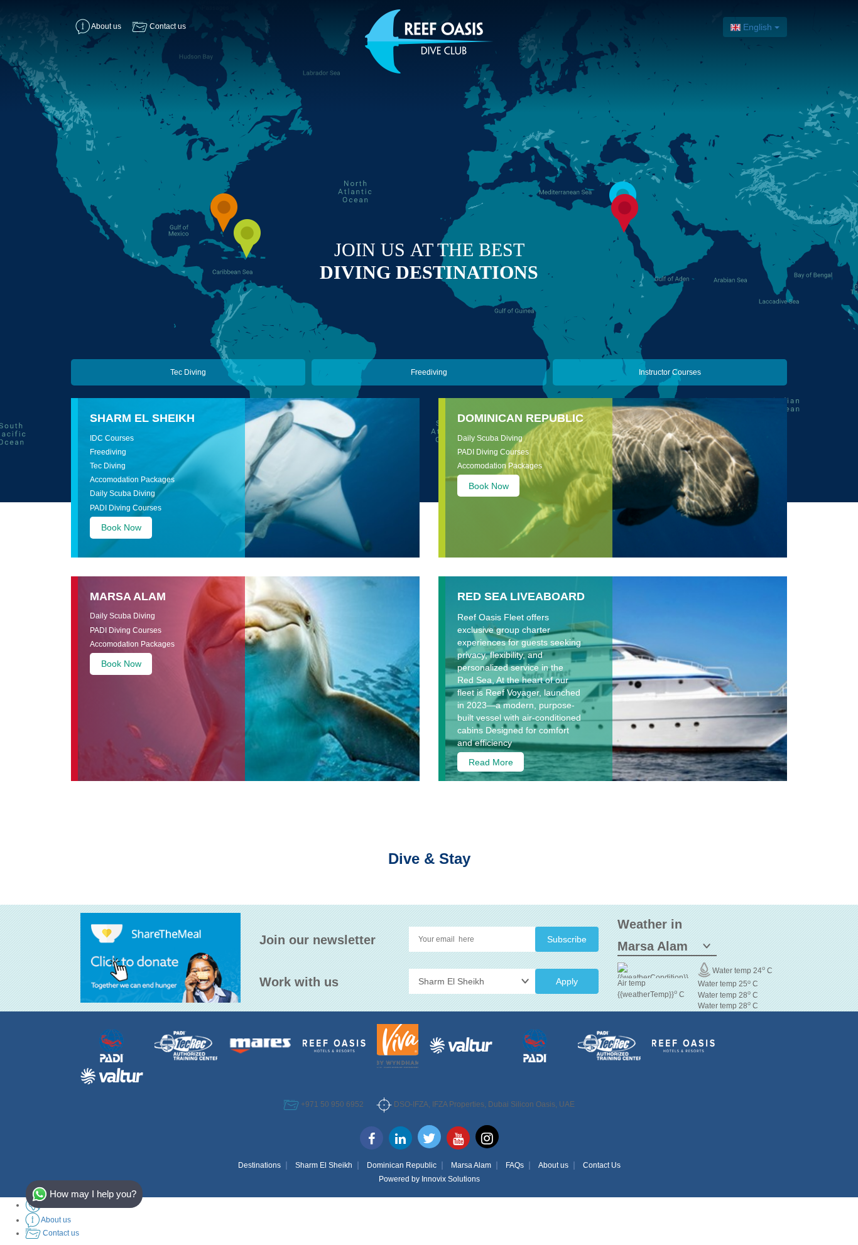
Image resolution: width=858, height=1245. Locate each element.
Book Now (121, 527)
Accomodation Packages (132, 479)
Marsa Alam (471, 1165)
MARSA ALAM (128, 596)
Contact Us (602, 1165)
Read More (491, 762)
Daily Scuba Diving (122, 493)
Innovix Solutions (450, 1179)
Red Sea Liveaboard (521, 596)
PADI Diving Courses (125, 508)
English (757, 27)
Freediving (429, 372)
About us (553, 1165)
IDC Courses (112, 438)
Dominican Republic (520, 418)
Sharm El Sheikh (142, 418)
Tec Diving (188, 372)
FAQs (515, 1165)
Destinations (259, 1165)
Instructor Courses (670, 372)
